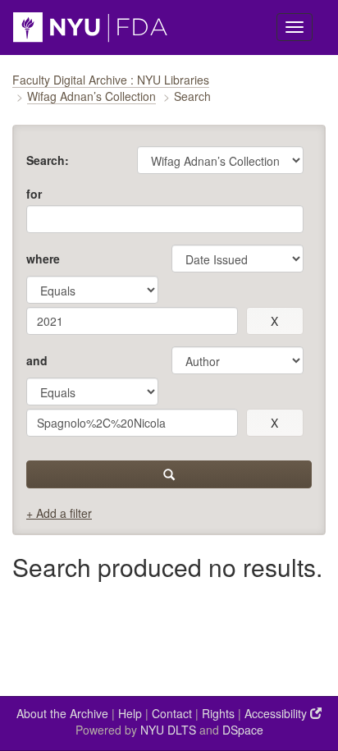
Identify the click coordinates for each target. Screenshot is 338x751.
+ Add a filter (59, 513)
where (43, 258)
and (37, 360)
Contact (172, 713)
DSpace (242, 729)
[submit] (169, 474)
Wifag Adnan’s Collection (91, 96)
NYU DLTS (168, 729)
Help (130, 713)
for (34, 193)
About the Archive (62, 713)
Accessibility (277, 713)
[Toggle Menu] (294, 27)
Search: (47, 160)
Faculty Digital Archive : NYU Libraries (110, 79)
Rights (218, 713)
